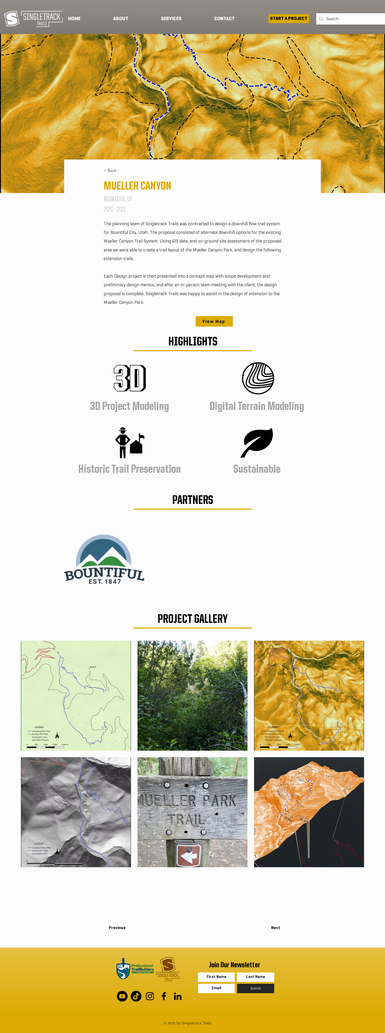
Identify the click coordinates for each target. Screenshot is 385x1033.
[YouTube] (122, 996)
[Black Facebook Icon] (163, 996)
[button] (183, 18)
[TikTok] (136, 996)
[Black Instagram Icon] (150, 996)
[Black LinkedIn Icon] (177, 996)
